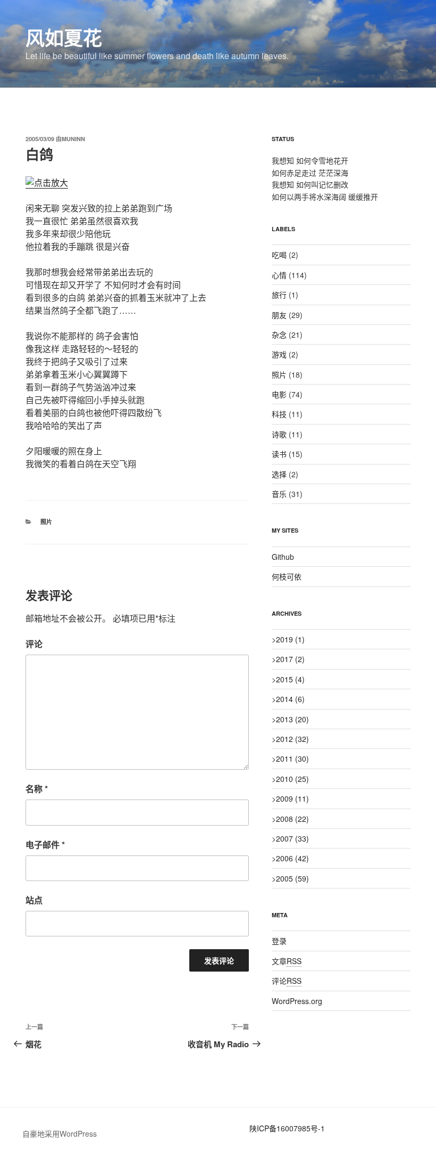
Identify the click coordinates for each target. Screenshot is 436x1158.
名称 (37, 788)
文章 (286, 961)
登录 (279, 940)
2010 (292, 778)
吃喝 (279, 254)
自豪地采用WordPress (59, 1133)
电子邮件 (45, 844)
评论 (34, 644)
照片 (46, 522)
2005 (292, 878)
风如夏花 (64, 37)
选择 (279, 474)
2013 (292, 719)
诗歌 (279, 434)
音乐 (279, 493)
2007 (292, 838)
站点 (34, 900)
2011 (292, 758)
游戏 (279, 354)
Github (283, 556)
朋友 (279, 314)
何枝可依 (286, 576)
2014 (290, 699)
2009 (292, 798)
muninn (73, 139)
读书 (279, 453)
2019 (290, 639)
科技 (279, 414)
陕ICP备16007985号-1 (287, 1128)
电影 (279, 394)
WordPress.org (297, 1001)
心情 (279, 275)
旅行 (279, 294)
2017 (290, 659)
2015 (290, 679)
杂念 (279, 334)
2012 (292, 738)
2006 (292, 858)
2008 (292, 818)
